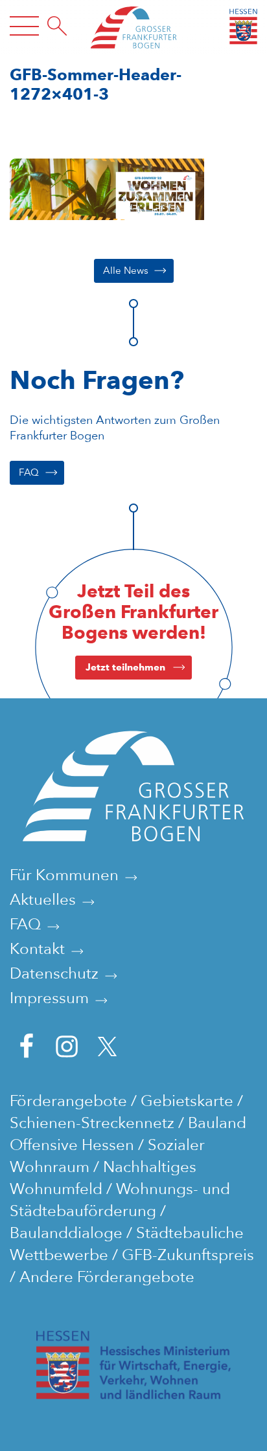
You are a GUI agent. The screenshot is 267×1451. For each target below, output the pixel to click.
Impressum (49, 997)
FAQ (29, 472)
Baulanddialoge (66, 1232)
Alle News (125, 270)
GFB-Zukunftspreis (188, 1254)
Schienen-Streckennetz (92, 1122)
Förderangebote (68, 1100)
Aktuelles (43, 899)
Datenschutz (54, 973)
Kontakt (37, 948)
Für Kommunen (64, 874)
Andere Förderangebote (106, 1276)
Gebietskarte (187, 1100)
